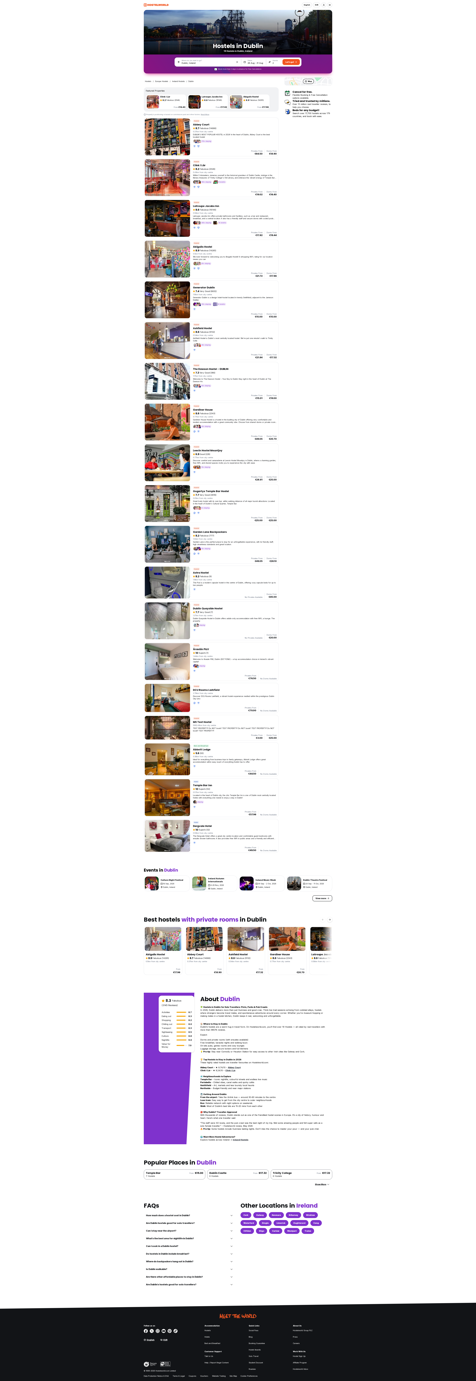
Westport (292, 1231)
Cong (316, 1223)
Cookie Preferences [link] (249, 1376)
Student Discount (256, 1363)
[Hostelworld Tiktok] (176, 1331)
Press (295, 1337)
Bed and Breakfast (201, 746)
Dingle (265, 1223)
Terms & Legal (179, 1376)
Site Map (233, 1376)
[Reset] (237, 62)
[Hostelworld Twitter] (152, 1331)
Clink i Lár (230, 1070)
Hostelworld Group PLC (302, 1330)
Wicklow (310, 1215)
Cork (245, 1215)
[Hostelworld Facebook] (146, 1331)
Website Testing (219, 1376)
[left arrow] (322, 919)
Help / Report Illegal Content (217, 1363)
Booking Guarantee (257, 1343)
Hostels (208, 1330)
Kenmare (276, 1215)
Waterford (248, 1223)
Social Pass (253, 1330)
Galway (260, 1215)
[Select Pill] (323, 4)
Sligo (261, 1231)
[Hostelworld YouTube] (164, 1331)
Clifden (247, 1231)
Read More (205, 114)
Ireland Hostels (240, 1140)
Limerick (281, 1223)
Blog (251, 1337)
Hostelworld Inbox (300, 1369)
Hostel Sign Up (299, 1356)
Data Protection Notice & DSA (156, 1376)
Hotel (196, 782)
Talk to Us (209, 1356)
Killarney (293, 1215)
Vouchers (204, 1376)
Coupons (192, 1376)
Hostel (196, 121)
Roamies (252, 1369)
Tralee (308, 1231)
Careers (296, 1343)
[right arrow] (329, 919)
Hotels (207, 1337)
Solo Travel (253, 1356)
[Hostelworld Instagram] (158, 1331)
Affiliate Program (300, 1363)
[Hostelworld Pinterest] (170, 1331)
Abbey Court (234, 1067)
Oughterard (299, 1223)
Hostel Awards (255, 1350)
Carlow (275, 1231)
